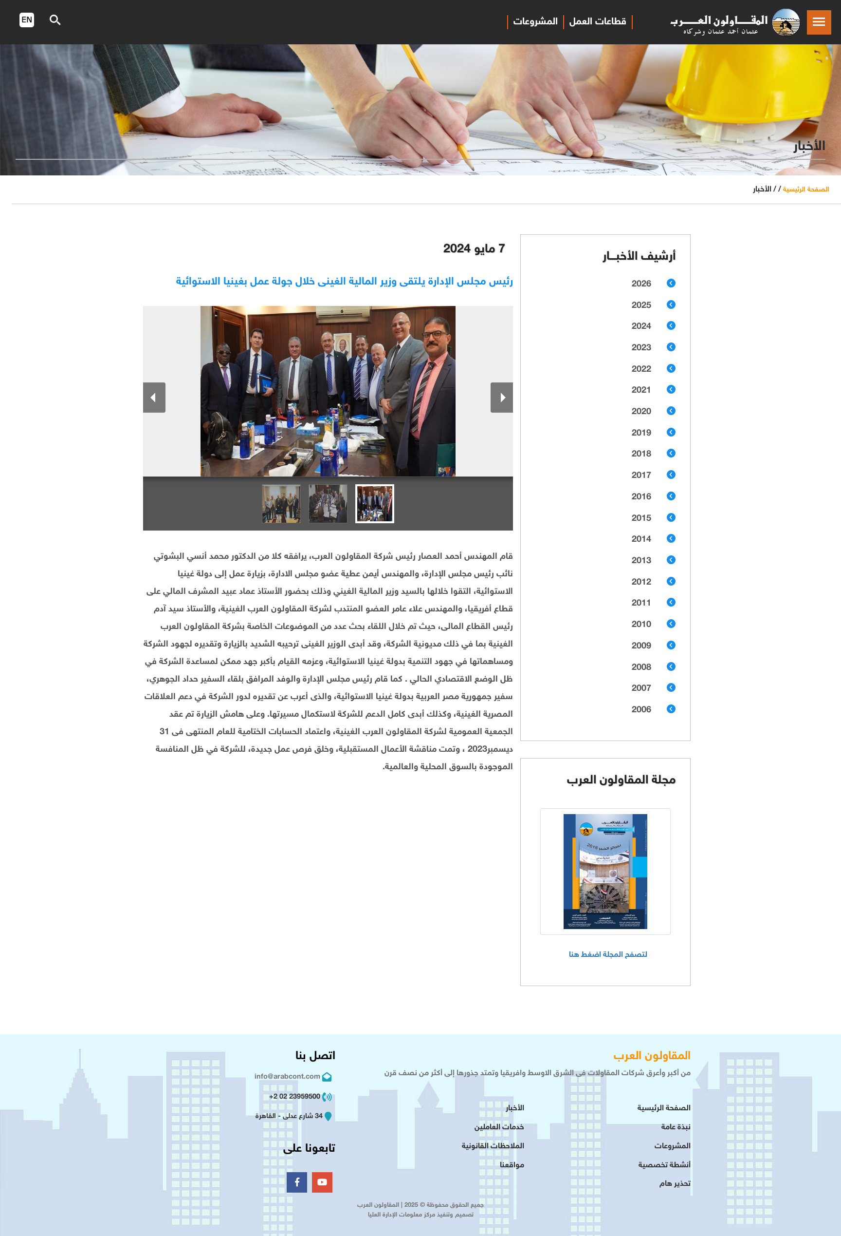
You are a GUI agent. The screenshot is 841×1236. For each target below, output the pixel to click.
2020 (641, 412)
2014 (641, 539)
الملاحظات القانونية (493, 1146)
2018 (641, 454)
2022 (641, 369)
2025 (641, 306)
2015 (641, 518)
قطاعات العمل (597, 22)
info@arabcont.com (287, 1077)
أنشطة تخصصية (665, 1165)
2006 (641, 710)
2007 (641, 689)
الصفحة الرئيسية (806, 190)
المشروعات (535, 22)
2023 (641, 348)
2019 (641, 433)
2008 (641, 668)
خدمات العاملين (499, 1127)
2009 (641, 646)
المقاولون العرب (652, 1056)
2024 (641, 327)
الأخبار (515, 1108)
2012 (641, 582)
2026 (641, 284)
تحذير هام (675, 1184)
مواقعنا (512, 1165)
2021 (641, 390)
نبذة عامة (676, 1127)
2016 (641, 497)
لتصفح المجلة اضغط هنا (608, 955)
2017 (641, 476)
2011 (641, 603)
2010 (641, 625)
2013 (641, 561)
